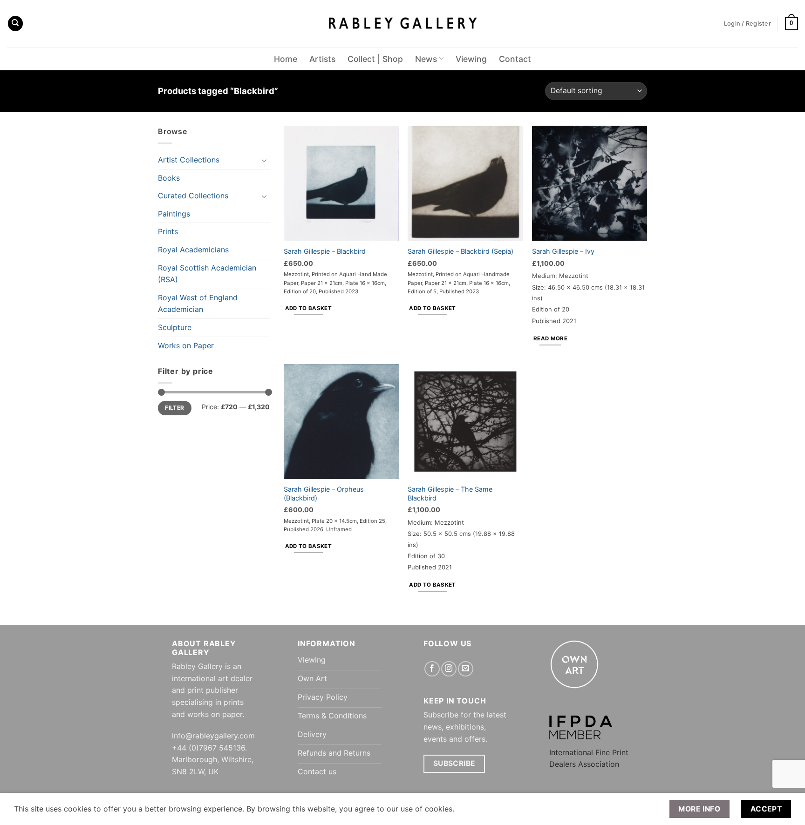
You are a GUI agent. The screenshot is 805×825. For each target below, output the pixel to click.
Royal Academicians (193, 249)
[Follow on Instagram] (449, 668)
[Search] (15, 23)
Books (169, 178)
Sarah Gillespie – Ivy (563, 251)
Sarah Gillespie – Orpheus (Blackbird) (324, 493)
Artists (322, 59)
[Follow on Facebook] (432, 668)
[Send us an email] (465, 668)
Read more (550, 338)
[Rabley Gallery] (402, 23)
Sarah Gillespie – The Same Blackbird (450, 493)
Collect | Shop (375, 59)
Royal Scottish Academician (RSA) (207, 273)
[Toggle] (264, 160)
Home (285, 59)
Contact (515, 59)
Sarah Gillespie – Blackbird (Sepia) (460, 251)
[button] (791, 24)
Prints (168, 231)
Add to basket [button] (308, 308)
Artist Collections (188, 159)
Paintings (174, 213)
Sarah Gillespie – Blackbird (325, 251)
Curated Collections (193, 195)
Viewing (471, 59)
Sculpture (174, 327)
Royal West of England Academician (198, 303)
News (426, 59)
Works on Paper (186, 345)
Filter (174, 407)
